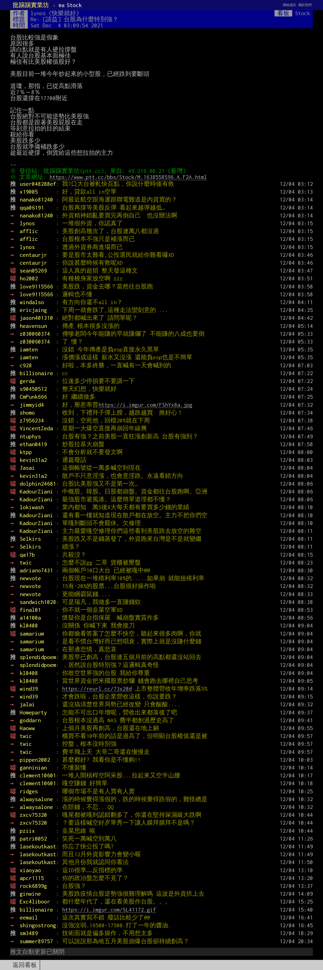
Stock (70, 5)
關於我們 (305, 5)
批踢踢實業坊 (31, 5)
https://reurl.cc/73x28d (97, 688)
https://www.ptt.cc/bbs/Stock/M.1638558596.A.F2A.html (128, 177)
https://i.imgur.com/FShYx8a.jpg (145, 404)
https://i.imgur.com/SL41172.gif (109, 909)
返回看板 (25, 965)
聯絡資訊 (289, 5)
